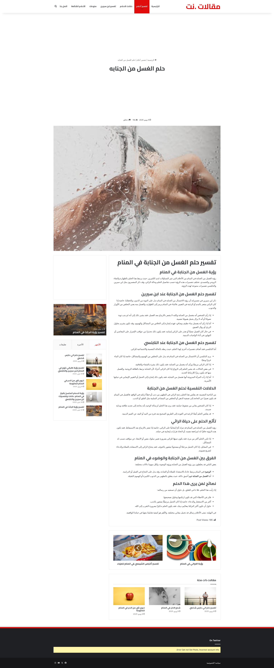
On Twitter (214, 640)
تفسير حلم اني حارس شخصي (203, 608)
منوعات (92, 6)
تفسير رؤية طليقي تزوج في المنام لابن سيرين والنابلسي (71, 369)
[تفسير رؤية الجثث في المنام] (94, 411)
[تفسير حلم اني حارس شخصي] (200, 596)
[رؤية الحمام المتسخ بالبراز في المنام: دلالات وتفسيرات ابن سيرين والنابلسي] (94, 397)
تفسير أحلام (141, 6)
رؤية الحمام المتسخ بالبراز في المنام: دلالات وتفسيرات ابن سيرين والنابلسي (71, 396)
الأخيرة (80, 344)
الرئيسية (155, 6)
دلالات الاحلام (126, 6)
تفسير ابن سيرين (108, 6)
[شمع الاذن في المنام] (164, 596)
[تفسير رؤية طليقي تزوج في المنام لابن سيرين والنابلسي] (94, 371)
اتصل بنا (63, 6)
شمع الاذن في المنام (170, 608)
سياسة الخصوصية (213, 663)
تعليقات (62, 344)
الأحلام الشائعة (78, 6)
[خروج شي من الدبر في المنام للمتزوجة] (129, 596)
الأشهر (98, 344)
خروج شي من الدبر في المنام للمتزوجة (131, 609)
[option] (80, 319)
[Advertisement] (137, 36)
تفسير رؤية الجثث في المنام (71, 407)
